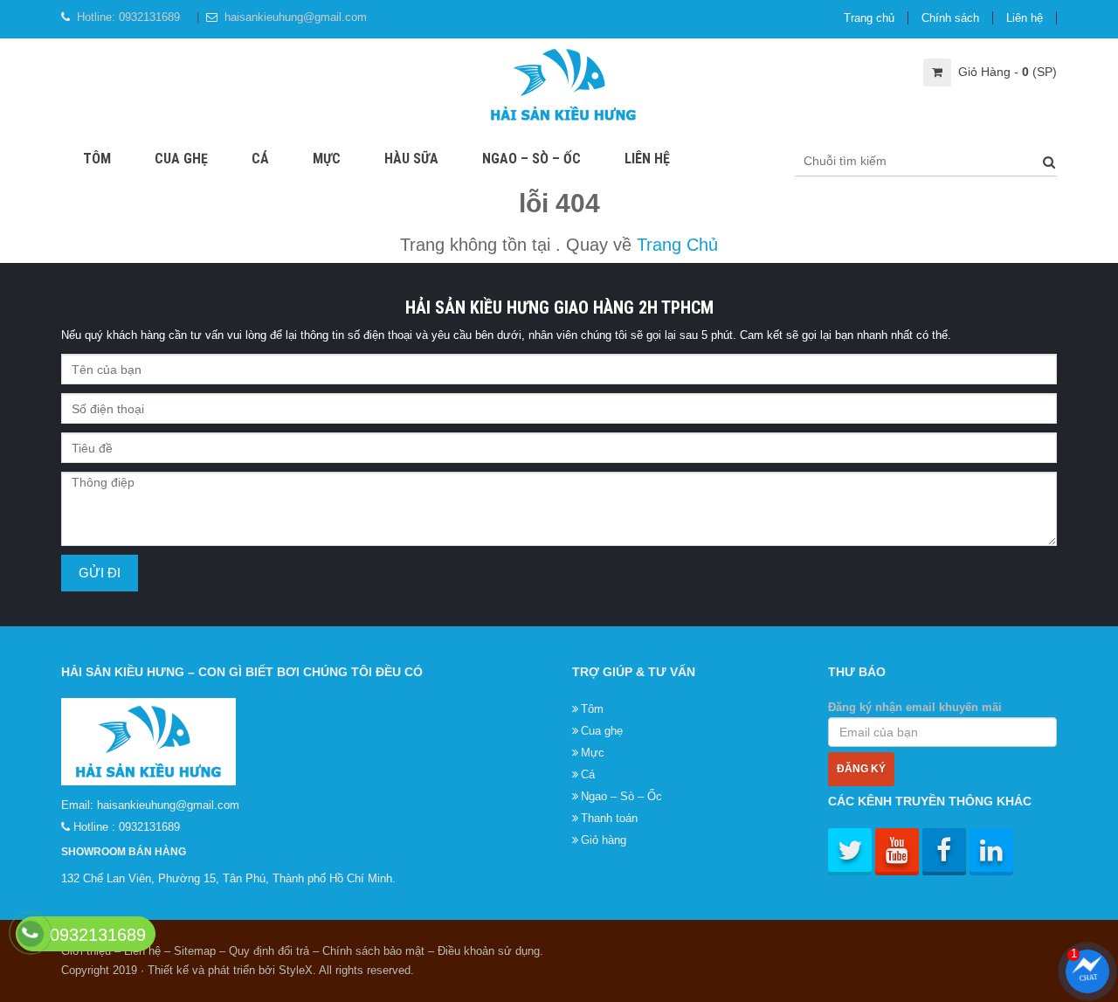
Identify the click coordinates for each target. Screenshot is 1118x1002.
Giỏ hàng (603, 840)
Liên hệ (1024, 17)
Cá (260, 158)
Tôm (97, 158)
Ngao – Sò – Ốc (531, 158)
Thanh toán (609, 818)
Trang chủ (869, 17)
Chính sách (950, 17)
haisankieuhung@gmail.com (295, 17)
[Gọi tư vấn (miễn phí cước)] (30, 933)
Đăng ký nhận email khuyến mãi (915, 707)
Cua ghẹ (181, 158)
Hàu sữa (411, 158)
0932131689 (149, 17)
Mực (327, 158)
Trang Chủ (677, 244)
